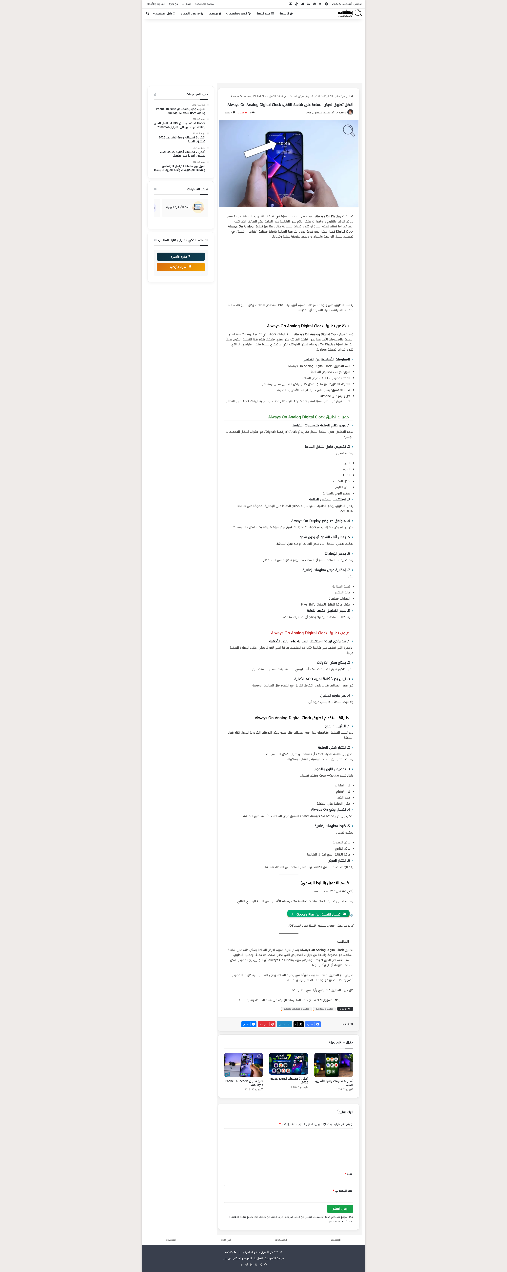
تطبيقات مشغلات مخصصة (296, 1009)
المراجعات (226, 1240)
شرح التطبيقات (330, 96)
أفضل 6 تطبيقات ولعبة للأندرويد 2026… (333, 1083)
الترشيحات (171, 1240)
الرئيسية (284, 13)
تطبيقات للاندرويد (324, 1009)
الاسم (349, 1173)
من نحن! (173, 3)
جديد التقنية (263, 13)
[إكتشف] (350, 13)
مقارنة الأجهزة (179, 267)
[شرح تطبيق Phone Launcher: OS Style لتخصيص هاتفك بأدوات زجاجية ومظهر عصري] (243, 1065)
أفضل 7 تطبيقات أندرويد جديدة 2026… (289, 1080)
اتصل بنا (186, 3)
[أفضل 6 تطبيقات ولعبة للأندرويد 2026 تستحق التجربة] (333, 1065)
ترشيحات (214, 13)
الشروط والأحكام (156, 3)
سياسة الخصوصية (204, 3)
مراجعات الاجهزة (190, 13)
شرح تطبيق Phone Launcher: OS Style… (244, 1083)
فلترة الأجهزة (179, 257)
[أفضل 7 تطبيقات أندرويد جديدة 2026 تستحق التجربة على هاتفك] (288, 1064)
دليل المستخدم (164, 13)
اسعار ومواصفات (238, 13)
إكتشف (229, 1252)
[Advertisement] (253, 49)
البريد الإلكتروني (343, 1190)
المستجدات (281, 1240)
